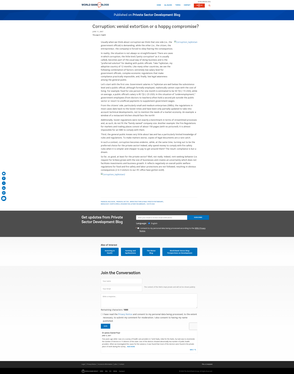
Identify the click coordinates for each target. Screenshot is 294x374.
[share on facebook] (4, 178)
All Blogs (168, 5)
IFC (110, 371)
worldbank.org (204, 1)
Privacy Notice (125, 314)
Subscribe (198, 217)
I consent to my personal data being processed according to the (173, 229)
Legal (83, 364)
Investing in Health (110, 252)
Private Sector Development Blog (156, 15)
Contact (187, 5)
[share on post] (4, 183)
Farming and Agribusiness (130, 252)
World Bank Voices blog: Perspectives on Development (179, 252)
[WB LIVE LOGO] (199, 5)
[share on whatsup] (4, 193)
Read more (131, 347)
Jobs (115, 364)
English (103, 35)
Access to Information (105, 364)
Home (159, 5)
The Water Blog (151, 252)
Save (105, 326)
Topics (177, 5)
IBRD (101, 371)
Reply (192, 350)
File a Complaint (207, 364)
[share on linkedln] (4, 188)
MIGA (115, 371)
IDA (106, 371)
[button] (209, 5)
